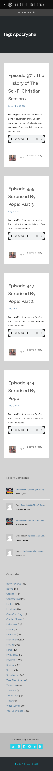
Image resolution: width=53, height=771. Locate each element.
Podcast (10, 660)
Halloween (12, 624)
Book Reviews (13, 583)
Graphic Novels (14, 619)
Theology (11, 690)
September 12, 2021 (17, 106)
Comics (10, 594)
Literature (11, 634)
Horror (9, 629)
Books (9, 588)
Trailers (10, 700)
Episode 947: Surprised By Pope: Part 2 (21, 293)
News (9, 650)
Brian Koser (21, 490)
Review (10, 665)
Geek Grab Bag (14, 614)
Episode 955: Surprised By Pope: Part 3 (21, 196)
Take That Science (16, 680)
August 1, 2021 (14, 211)
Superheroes (13, 675)
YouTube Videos (14, 711)
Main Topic (12, 639)
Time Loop (12, 695)
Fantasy (10, 604)
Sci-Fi (9, 670)
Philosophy (12, 655)
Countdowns (13, 599)
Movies (10, 644)
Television (11, 685)
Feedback (11, 609)
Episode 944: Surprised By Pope (21, 390)
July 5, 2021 (13, 406)
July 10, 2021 (14, 308)
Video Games (13, 705)
